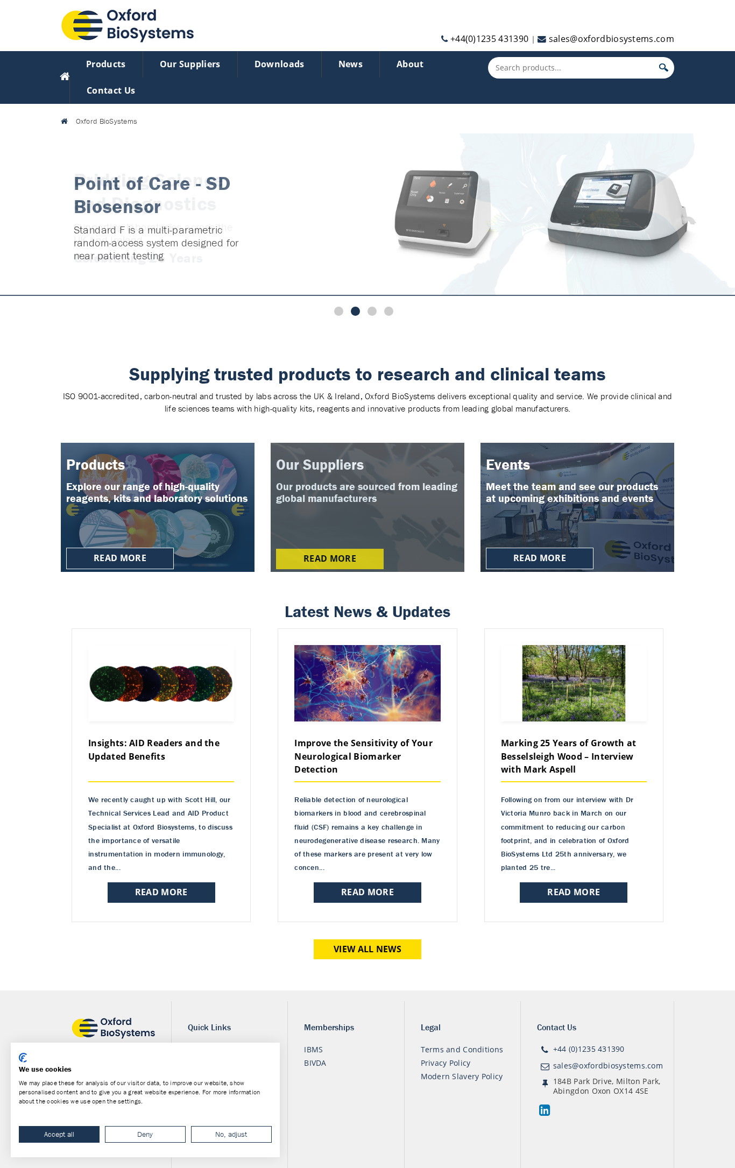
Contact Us (111, 90)
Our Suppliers (190, 64)
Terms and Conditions (462, 1049)
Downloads (280, 64)
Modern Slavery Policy (462, 1076)
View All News (367, 949)
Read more (161, 892)
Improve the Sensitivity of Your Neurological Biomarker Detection (363, 756)
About (410, 64)
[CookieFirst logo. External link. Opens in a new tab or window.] (23, 1058)
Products (106, 64)
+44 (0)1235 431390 (589, 1049)
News (350, 64)
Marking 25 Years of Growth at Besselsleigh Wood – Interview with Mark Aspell (569, 756)
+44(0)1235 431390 (489, 39)
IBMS (313, 1049)
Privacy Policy (446, 1063)
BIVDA (315, 1063)
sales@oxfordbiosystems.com (611, 39)
